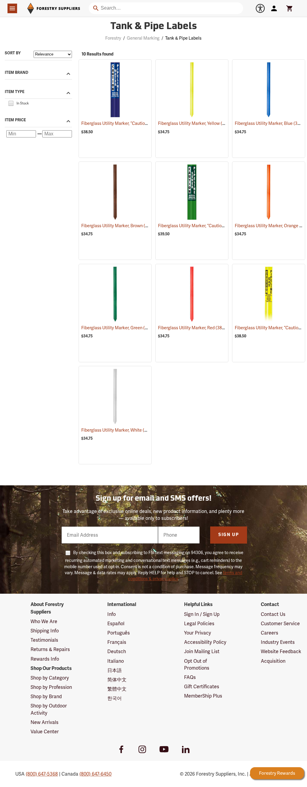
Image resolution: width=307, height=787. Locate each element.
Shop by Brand (46, 696)
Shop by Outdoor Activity (49, 709)
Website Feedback (281, 651)
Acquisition (273, 661)
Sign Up (228, 535)
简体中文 (117, 680)
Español (115, 623)
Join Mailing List (201, 651)
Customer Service (280, 623)
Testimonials (44, 640)
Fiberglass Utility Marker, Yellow (197, 123)
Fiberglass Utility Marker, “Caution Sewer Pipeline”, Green (221, 225)
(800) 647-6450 (95, 774)
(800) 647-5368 (42, 774)
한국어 (114, 698)
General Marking (143, 38)
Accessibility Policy (205, 642)
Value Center (45, 731)
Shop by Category (50, 678)
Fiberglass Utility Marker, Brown (120, 225)
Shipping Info (45, 631)
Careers (269, 633)
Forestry (113, 38)
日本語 (114, 670)
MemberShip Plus (203, 696)
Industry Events (278, 642)
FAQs (190, 677)
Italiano (115, 661)
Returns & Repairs (50, 649)
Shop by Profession (51, 687)
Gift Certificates (201, 686)
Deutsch (116, 651)
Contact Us (273, 614)
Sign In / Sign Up (201, 614)
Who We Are (44, 621)
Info (111, 614)
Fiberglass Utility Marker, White (119, 430)
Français (116, 642)
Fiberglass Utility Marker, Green (119, 327)
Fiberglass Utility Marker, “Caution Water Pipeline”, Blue (142, 123)
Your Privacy (197, 633)
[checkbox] (10, 103)
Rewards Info (45, 659)
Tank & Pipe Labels (153, 27)
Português (118, 633)
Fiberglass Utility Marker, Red (194, 327)
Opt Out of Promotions (196, 664)
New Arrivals (44, 722)
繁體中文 (117, 689)
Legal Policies (199, 623)
